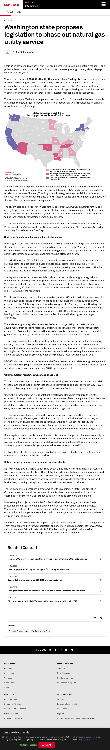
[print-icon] (95, 617)
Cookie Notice (84, 739)
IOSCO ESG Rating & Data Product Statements (76, 718)
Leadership (62, 709)
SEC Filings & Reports (66, 683)
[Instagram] (61, 650)
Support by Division (12, 704)
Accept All (46, 745)
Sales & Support (11, 699)
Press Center (9, 683)
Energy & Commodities (18, 631)
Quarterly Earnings (65, 678)
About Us (8, 687)
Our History (9, 673)
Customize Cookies (28, 745)
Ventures (8, 678)
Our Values (8, 668)
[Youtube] (66, 650)
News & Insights (14, 12)
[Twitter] (50, 650)
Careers (60, 699)
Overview (61, 668)
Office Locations (11, 713)
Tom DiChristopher (25, 52)
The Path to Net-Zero (41, 631)
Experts (60, 713)
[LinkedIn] (71, 650)
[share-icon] (100, 617)
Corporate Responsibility (67, 704)
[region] (55, 739)
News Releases (63, 673)
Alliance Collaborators (13, 718)
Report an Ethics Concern (15, 709)
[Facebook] (55, 650)
